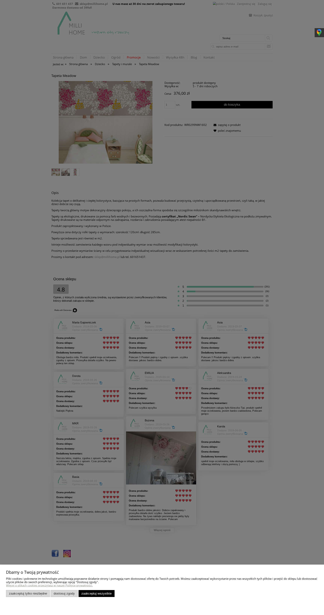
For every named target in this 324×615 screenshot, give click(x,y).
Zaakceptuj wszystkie (96, 593)
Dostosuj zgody (64, 593)
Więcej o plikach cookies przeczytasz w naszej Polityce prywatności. (49, 585)
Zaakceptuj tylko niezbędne (28, 593)
